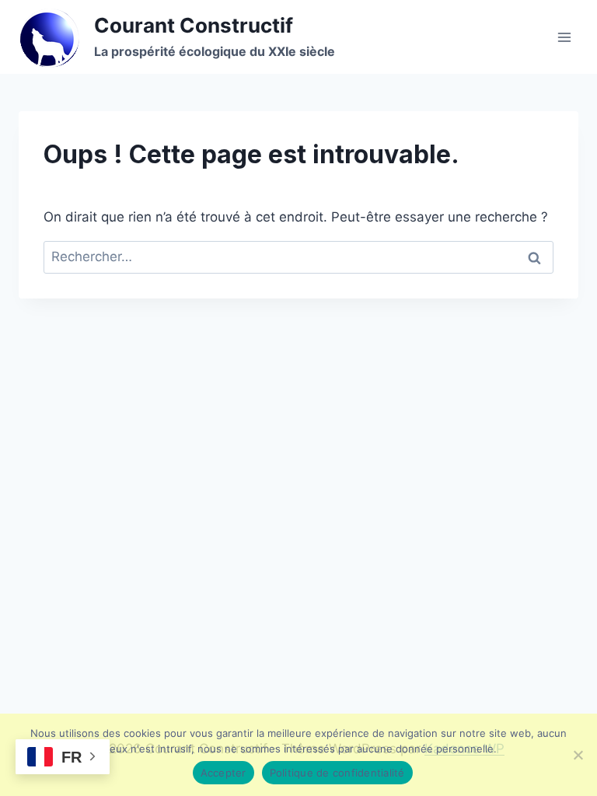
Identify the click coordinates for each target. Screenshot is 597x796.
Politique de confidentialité (337, 772)
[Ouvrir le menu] (564, 37)
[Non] (577, 755)
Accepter (223, 772)
